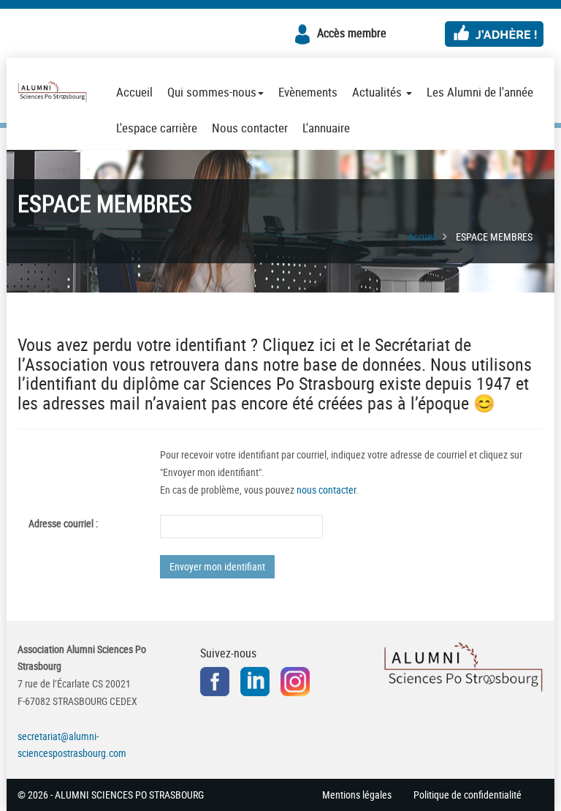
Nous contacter (250, 127)
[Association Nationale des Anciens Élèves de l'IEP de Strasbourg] (52, 92)
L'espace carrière (156, 127)
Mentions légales (357, 794)
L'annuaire (326, 127)
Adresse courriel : (63, 523)
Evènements (307, 91)
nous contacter (326, 490)
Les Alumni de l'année (480, 91)
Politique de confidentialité (467, 794)
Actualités (378, 91)
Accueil (134, 91)
